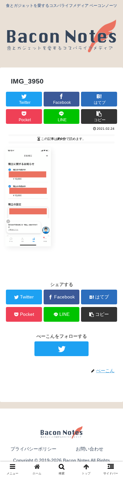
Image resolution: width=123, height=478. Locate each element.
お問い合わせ (89, 448)
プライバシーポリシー (33, 448)
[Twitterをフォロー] (61, 348)
